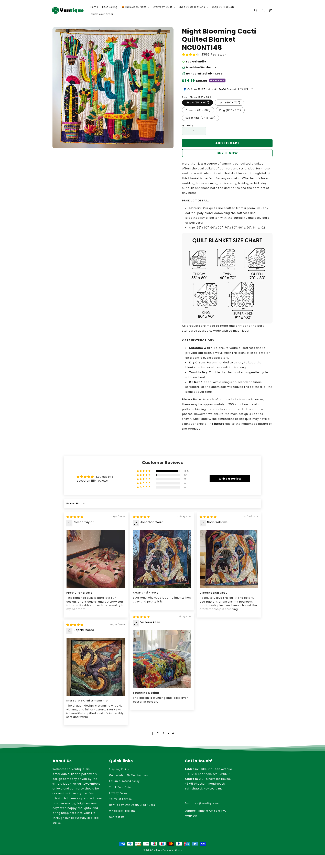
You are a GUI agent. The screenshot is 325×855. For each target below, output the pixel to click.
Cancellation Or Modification (128, 775)
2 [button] (158, 733)
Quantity (187, 125)
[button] (256, 10)
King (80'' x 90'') (230, 110)
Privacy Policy (118, 793)
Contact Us (116, 817)
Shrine (178, 850)
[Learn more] (252, 89)
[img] (74, 517)
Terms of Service (120, 799)
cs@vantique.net (202, 803)
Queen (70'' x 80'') (198, 110)
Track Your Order (120, 787)
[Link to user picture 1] (95, 559)
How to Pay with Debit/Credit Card (132, 805)
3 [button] (163, 733)
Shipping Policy (119, 769)
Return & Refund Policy (124, 781)
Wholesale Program (122, 811)
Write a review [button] (230, 479)
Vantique (157, 850)
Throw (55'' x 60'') (197, 102)
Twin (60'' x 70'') (229, 102)
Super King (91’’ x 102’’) (200, 118)
